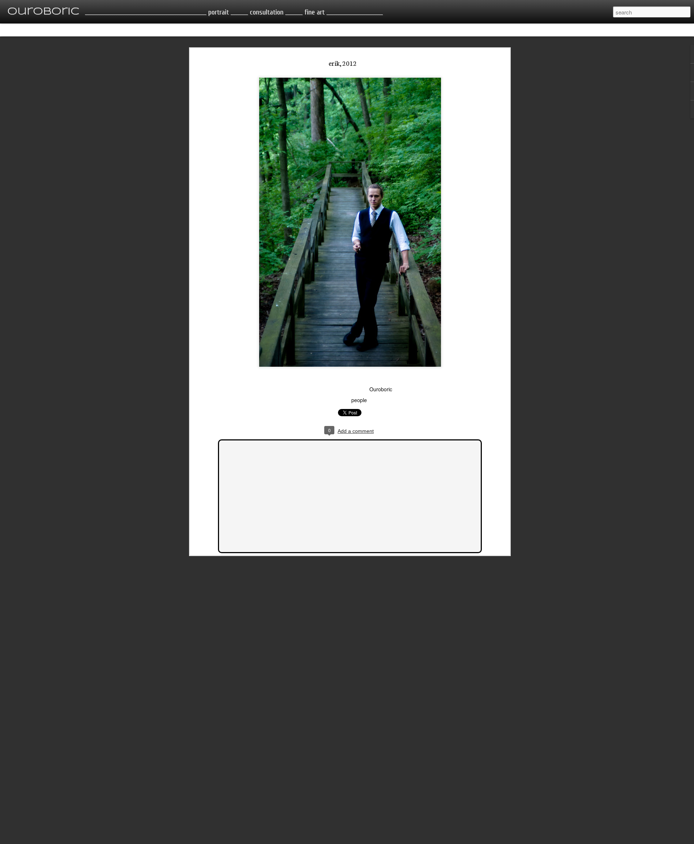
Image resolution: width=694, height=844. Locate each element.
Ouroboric (380, 389)
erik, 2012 (343, 63)
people (359, 400)
